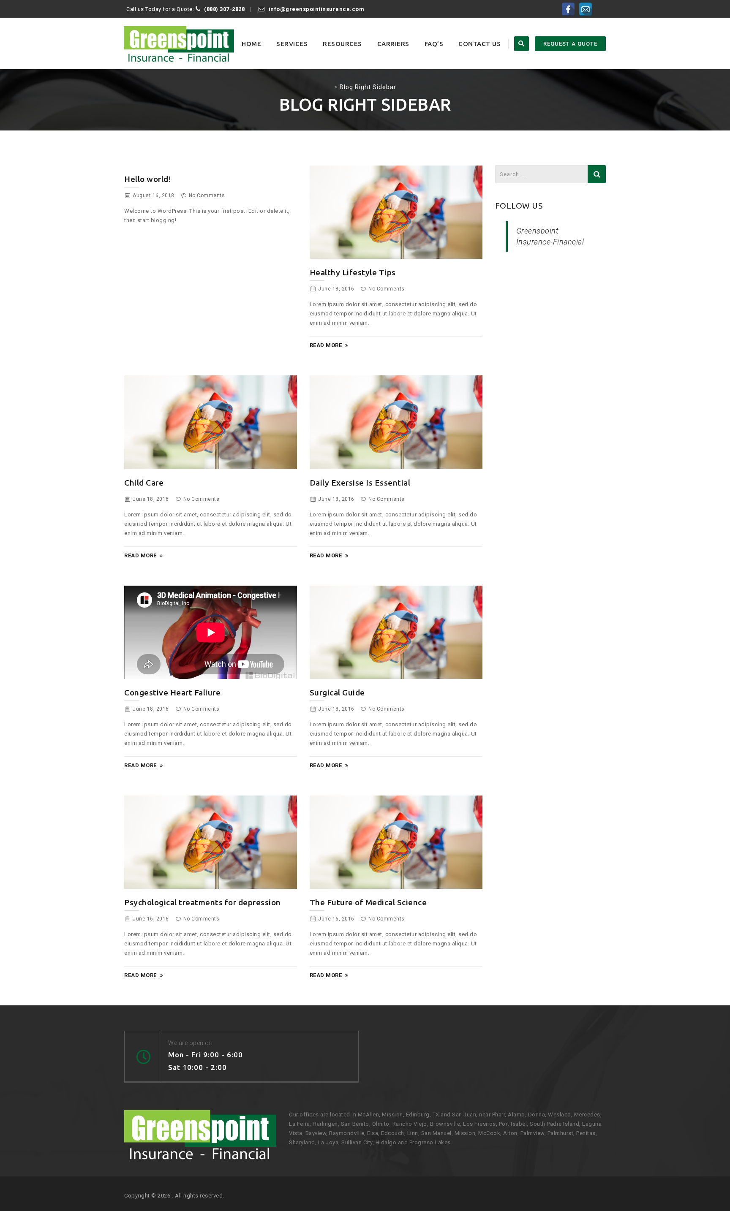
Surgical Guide (337, 692)
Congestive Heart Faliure (172, 692)
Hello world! (147, 179)
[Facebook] (568, 9)
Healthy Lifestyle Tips (353, 272)
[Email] (585, 9)
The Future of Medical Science (368, 902)
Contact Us (479, 43)
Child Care (143, 482)
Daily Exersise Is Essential (360, 482)
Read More (326, 345)
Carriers (393, 43)
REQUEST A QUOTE (570, 44)
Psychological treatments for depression (202, 902)
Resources (342, 43)
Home (251, 43)
